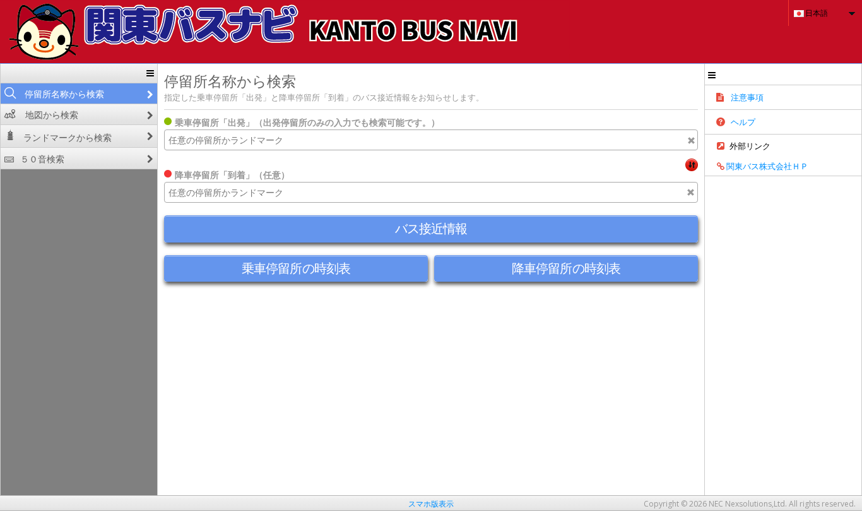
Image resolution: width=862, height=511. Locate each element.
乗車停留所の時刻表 (296, 268)
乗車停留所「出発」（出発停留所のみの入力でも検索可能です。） (307, 122)
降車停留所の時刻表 (566, 268)
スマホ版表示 (431, 503)
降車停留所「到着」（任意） (232, 175)
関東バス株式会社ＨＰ (766, 166)
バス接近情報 (431, 228)
